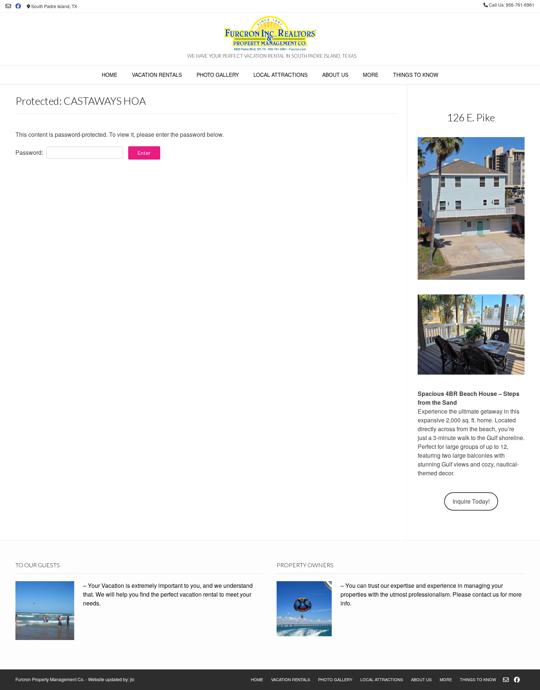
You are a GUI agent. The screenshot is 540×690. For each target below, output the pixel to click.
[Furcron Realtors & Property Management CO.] (270, 34)
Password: (29, 152)
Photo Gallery (218, 74)
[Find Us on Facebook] (18, 6)
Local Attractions (280, 74)
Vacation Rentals (157, 74)
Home (109, 74)
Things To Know (415, 74)
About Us (335, 74)
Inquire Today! (471, 501)
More (370, 74)
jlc (132, 679)
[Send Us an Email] (8, 6)
